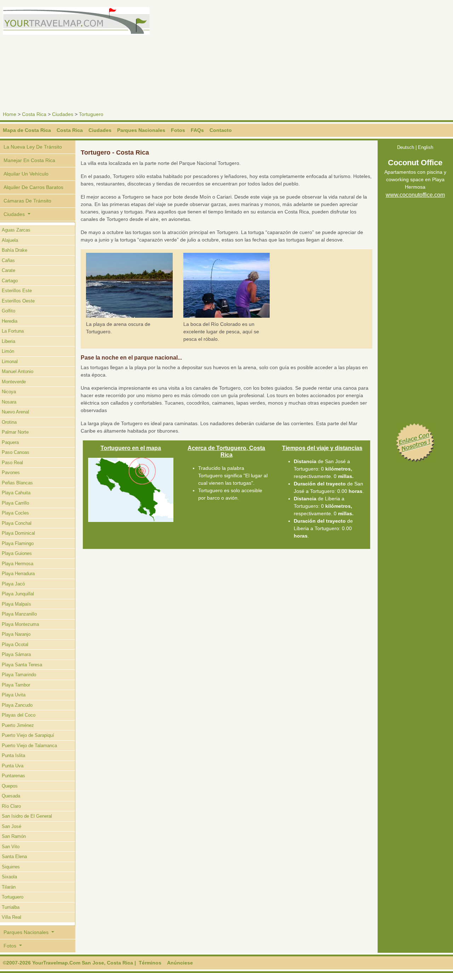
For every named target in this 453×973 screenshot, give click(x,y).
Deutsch (405, 147)
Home (9, 114)
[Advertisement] (341, 56)
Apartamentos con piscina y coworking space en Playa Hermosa (415, 179)
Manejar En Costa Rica (29, 160)
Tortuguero (91, 114)
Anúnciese (180, 963)
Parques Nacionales (141, 130)
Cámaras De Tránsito (27, 201)
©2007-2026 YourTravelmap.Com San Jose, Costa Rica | (69, 963)
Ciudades (62, 114)
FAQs (197, 130)
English (425, 147)
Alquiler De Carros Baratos (33, 187)
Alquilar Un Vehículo (26, 174)
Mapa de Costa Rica (27, 130)
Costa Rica (34, 114)
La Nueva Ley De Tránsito (33, 147)
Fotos (178, 130)
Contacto (221, 130)
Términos (150, 963)
